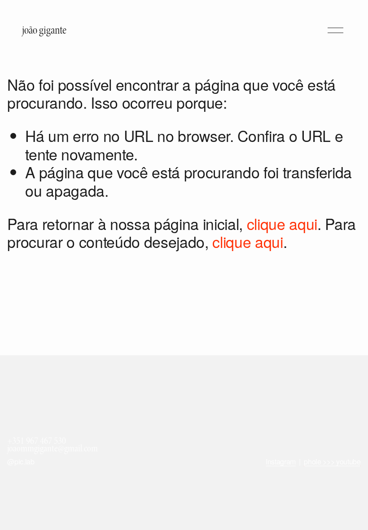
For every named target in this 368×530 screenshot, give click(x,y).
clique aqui (282, 223)
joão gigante (44, 30)
